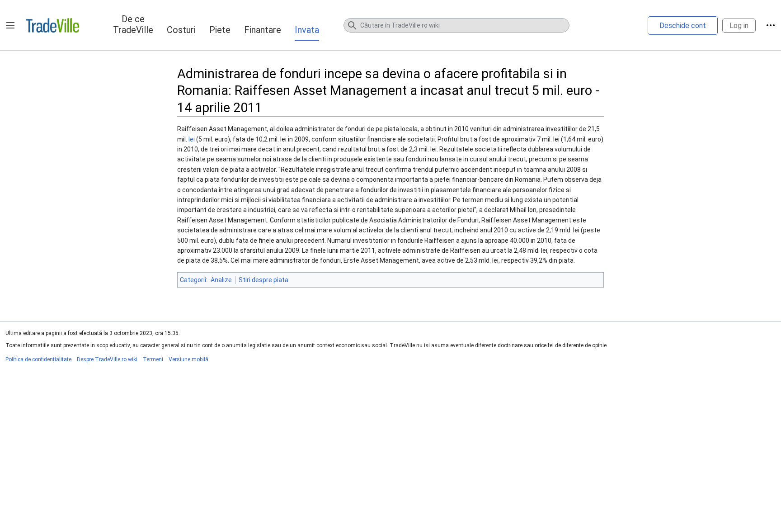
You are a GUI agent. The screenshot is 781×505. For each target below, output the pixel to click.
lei (191, 139)
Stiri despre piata (263, 279)
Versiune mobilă (188, 359)
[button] (10, 25)
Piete (220, 29)
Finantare (262, 29)
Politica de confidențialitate (38, 359)
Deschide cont (682, 25)
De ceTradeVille (133, 24)
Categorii (193, 279)
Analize (221, 279)
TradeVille (52, 25)
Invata (307, 29)
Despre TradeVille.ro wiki (107, 359)
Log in (738, 25)
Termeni (153, 359)
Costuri (181, 29)
